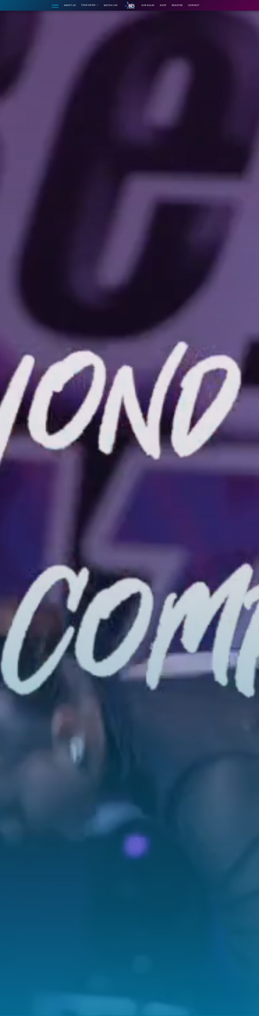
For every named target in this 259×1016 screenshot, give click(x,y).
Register (177, 5)
